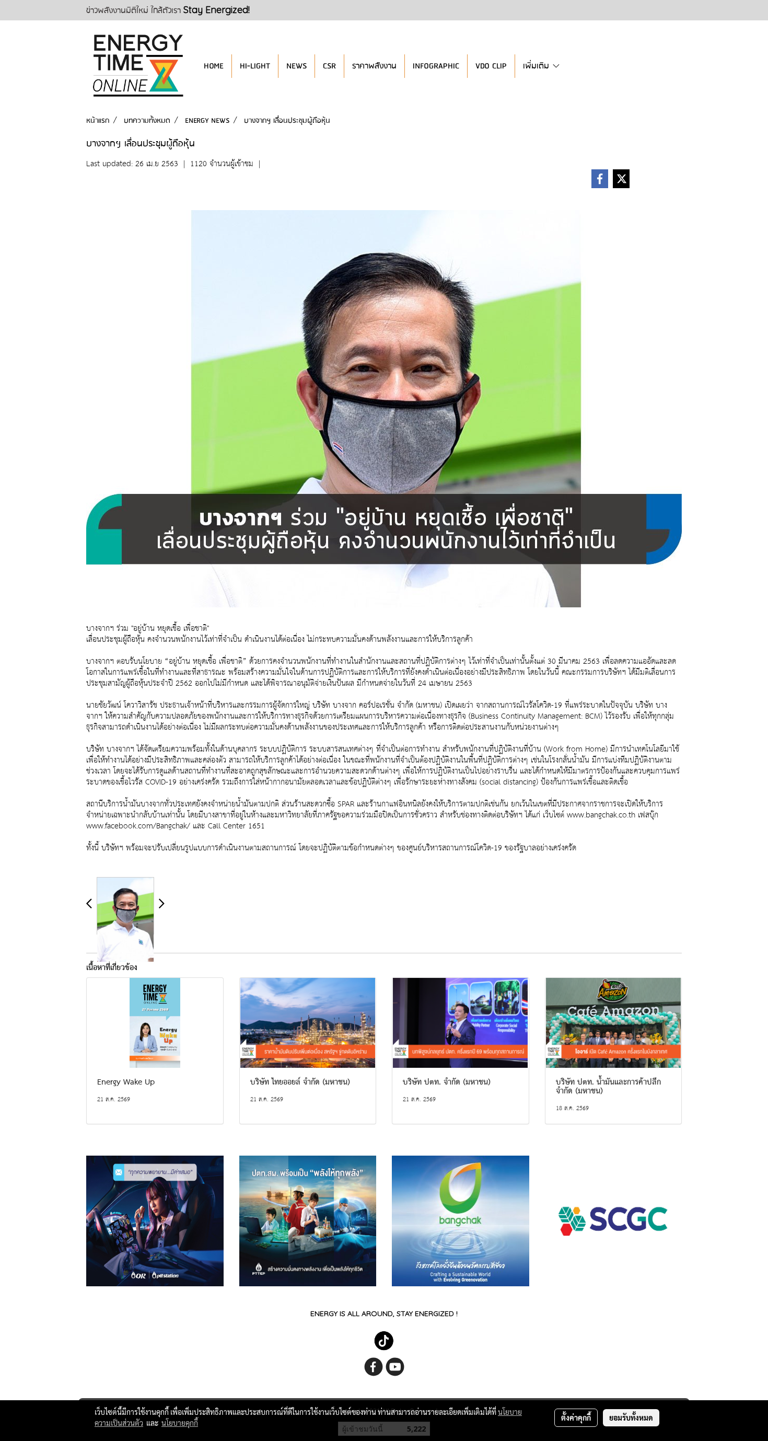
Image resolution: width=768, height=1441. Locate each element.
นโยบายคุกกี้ (179, 1422)
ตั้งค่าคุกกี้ (576, 1417)
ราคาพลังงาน (374, 66)
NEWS (296, 66)
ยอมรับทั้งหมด (631, 1417)
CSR (329, 66)
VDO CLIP (491, 66)
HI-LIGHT (255, 66)
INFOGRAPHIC (436, 66)
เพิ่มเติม (537, 66)
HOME (214, 66)
